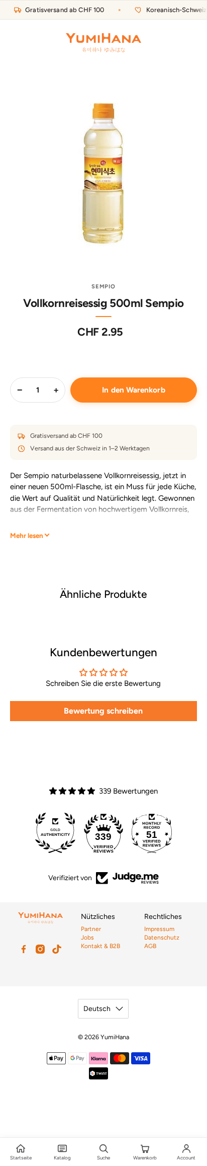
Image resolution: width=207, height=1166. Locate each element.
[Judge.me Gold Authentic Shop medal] (55, 833)
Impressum (159, 928)
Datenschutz (161, 937)
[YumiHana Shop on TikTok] (56, 949)
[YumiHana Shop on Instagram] (40, 949)
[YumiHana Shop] (103, 42)
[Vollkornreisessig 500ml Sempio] (103, 172)
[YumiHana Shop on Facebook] (23, 949)
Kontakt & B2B (100, 946)
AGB (150, 946)
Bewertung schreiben (103, 711)
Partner (91, 928)
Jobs (87, 937)
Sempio (103, 286)
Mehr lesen (26, 535)
